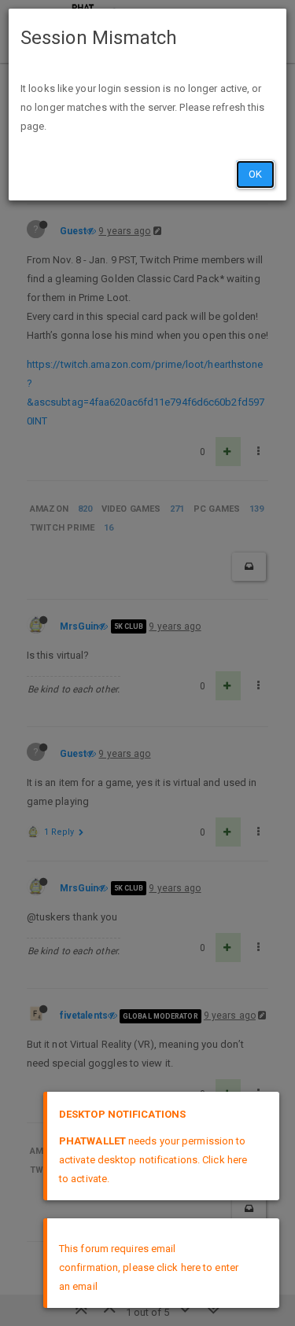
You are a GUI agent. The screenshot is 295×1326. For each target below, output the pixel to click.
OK (255, 174)
